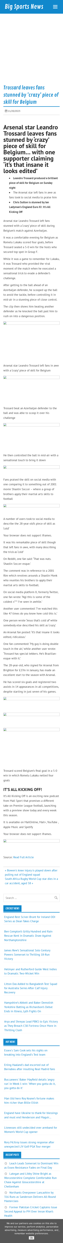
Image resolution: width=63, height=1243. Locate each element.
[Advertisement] (31, 50)
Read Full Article (23, 857)
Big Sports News (24, 7)
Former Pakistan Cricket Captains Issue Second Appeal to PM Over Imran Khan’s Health (30, 1211)
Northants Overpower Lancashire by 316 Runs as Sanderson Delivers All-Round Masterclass (30, 1197)
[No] (58, 1231)
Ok (31, 1238)
